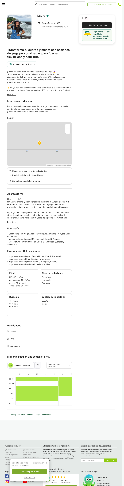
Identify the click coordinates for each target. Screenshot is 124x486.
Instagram (13, 481)
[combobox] (60, 4)
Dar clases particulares (102, 4)
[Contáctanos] (119, 4)
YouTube (31, 481)
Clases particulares (17, 415)
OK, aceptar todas (30, 471)
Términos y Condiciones (31, 457)
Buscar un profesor (11, 455)
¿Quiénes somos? (29, 450)
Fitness (12, 331)
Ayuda (7, 457)
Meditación (14, 346)
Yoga (11, 338)
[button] (86, 18)
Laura (41, 16)
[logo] (20, 4)
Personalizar (29, 477)
